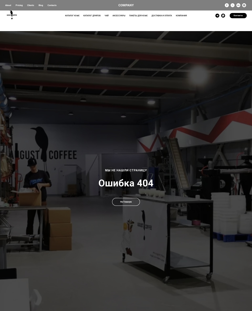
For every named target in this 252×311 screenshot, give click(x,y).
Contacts (52, 5)
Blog (41, 5)
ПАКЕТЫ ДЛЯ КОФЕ (138, 15)
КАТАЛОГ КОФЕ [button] (72, 15)
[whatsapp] (223, 16)
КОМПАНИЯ (181, 15)
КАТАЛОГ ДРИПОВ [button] (92, 15)
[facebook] (227, 5)
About (8, 5)
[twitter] (233, 5)
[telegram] (217, 16)
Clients (30, 5)
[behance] (238, 5)
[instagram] (244, 5)
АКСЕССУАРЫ (118, 15)
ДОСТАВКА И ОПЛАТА (161, 15)
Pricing (19, 5)
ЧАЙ (107, 15)
